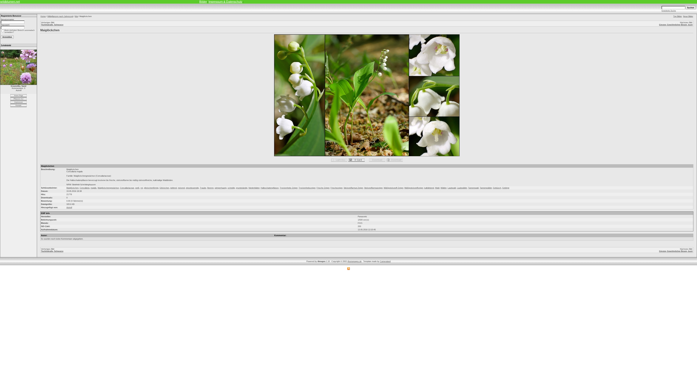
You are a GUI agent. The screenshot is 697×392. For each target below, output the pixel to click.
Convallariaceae (127, 188)
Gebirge (505, 188)
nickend (181, 188)
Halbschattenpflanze (270, 188)
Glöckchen (164, 188)
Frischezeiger (337, 188)
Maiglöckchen (72, 188)
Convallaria (84, 188)
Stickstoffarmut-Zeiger (353, 188)
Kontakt (18, 105)
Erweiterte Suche (669, 11)
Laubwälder (462, 188)
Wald (437, 188)
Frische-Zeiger (323, 188)
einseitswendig (192, 188)
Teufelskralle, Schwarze (52, 25)
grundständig (241, 188)
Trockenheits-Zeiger (288, 188)
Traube (203, 188)
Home (43, 16)
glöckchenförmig (151, 188)
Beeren (210, 188)
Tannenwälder (486, 188)
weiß (137, 188)
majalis (94, 188)
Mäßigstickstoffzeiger (413, 188)
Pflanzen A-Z (18, 99)
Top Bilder (677, 16)
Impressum (18, 102)
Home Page (18, 96)
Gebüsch (497, 188)
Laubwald (452, 188)
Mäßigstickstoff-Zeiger (393, 188)
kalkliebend (429, 188)
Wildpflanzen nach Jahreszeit (60, 16)
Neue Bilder (688, 16)
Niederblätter (254, 188)
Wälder (444, 188)
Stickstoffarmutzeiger (373, 188)
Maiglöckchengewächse (108, 188)
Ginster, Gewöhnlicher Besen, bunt (676, 25)
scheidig (231, 188)
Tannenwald (473, 188)
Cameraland (385, 261)
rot (141, 188)
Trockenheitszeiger (307, 188)
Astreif (69, 207)
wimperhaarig (221, 188)
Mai (76, 16)
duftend (173, 188)
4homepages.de (354, 261)
